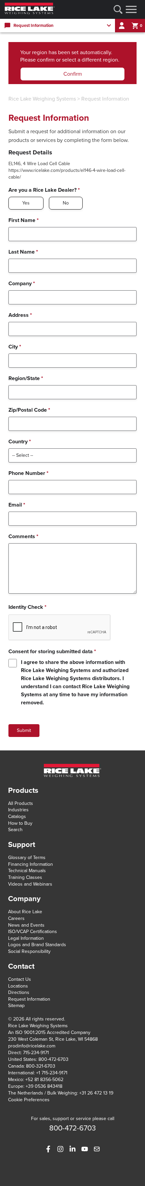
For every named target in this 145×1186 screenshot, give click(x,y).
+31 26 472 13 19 (96, 1093)
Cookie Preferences (29, 1100)
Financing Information (30, 864)
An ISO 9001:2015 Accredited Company (49, 1032)
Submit (24, 730)
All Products (20, 803)
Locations (18, 986)
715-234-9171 (36, 1052)
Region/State (25, 378)
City (14, 346)
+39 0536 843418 (44, 1086)
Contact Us (19, 979)
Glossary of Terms (27, 857)
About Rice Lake (25, 912)
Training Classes (25, 877)
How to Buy (20, 823)
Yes (26, 203)
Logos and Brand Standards (37, 945)
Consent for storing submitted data (52, 651)
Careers (16, 918)
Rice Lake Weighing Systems (42, 99)
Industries (18, 810)
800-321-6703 (40, 1066)
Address (20, 315)
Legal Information (26, 938)
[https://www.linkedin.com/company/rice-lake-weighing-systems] (72, 1149)
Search (15, 829)
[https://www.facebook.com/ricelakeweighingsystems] (48, 1149)
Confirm (72, 74)
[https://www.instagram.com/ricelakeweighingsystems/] (60, 1149)
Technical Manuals (27, 871)
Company (21, 283)
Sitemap (16, 1005)
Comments (23, 536)
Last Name (23, 252)
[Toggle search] (118, 9)
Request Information (105, 99)
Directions (18, 992)
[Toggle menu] (131, 9)
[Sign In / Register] (121, 25)
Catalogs (17, 816)
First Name (23, 220)
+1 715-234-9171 (51, 1073)
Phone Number (28, 473)
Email (16, 505)
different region (100, 60)
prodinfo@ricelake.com (31, 1046)
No (66, 203)
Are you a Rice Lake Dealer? (44, 190)
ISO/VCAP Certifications (32, 931)
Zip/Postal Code (29, 410)
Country (19, 441)
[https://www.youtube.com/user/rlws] (84, 1149)
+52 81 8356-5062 (44, 1079)
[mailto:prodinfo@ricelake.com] (96, 1149)
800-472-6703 (53, 1059)
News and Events (26, 925)
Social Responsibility (29, 951)
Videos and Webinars (30, 884)
